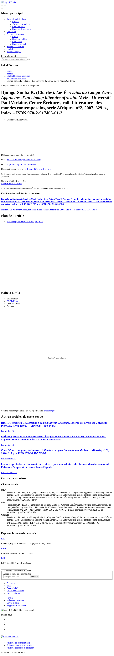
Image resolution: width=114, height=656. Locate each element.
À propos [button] (11, 34)
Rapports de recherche (22, 29)
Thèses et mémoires (20, 24)
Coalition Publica (19, 39)
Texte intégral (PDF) (16, 221)
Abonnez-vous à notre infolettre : (17, 574)
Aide (9, 585)
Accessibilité (12, 588)
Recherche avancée (15, 46)
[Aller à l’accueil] (8, 2)
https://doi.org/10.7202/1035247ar (22, 164)
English (10, 49)
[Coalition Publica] (9, 636)
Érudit (15, 36)
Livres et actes (18, 26)
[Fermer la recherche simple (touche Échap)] (5, 5)
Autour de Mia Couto (16, 78)
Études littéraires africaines (18, 76)
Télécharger (49, 411)
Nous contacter (13, 593)
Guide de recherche (15, 590)
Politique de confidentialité (18, 643)
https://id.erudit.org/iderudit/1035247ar (23, 159)
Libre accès (17, 41)
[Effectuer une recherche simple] (2, 5)
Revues (15, 21)
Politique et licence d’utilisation (20, 648)
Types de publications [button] (16, 19)
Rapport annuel (19, 44)
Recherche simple (9, 56)
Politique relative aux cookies (19, 645)
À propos (19, 34)
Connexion (11, 31)
